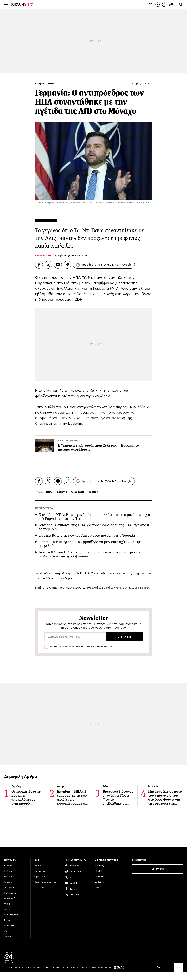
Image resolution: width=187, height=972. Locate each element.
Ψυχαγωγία (10, 898)
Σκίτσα (7, 920)
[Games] (170, 4)
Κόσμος (40, 83)
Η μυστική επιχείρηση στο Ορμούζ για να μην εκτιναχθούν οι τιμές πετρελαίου (91, 543)
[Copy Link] (67, 265)
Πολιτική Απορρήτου (45, 882)
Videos (8, 931)
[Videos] (157, 4)
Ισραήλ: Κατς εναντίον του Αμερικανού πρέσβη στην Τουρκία (87, 535)
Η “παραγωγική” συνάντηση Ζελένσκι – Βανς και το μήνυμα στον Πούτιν (98, 447)
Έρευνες (8, 909)
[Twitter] (48, 265)
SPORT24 (99, 871)
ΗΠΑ (51, 83)
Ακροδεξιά (78, 492)
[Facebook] (39, 265)
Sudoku (107, 587)
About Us (39, 865)
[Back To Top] (178, 967)
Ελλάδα (8, 865)
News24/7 (100, 865)
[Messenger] (58, 265)
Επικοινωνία (40, 887)
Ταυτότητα (40, 871)
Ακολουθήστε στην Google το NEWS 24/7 (64, 573)
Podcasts (9, 926)
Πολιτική (8, 871)
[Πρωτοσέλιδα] (151, 4)
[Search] (180, 4)
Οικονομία (9, 887)
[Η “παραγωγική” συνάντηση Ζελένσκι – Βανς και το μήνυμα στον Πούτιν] (44, 445)
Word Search (140, 587)
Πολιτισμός (10, 893)
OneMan (99, 876)
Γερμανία (61, 492)
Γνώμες (8, 882)
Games (54, 587)
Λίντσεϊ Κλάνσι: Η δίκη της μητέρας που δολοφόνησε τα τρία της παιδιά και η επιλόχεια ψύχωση (90, 554)
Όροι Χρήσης (41, 876)
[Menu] (6, 4)
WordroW (121, 587)
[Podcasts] (164, 4)
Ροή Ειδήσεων (11, 915)
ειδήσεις (139, 573)
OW (97, 887)
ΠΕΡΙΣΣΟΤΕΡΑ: (44, 508)
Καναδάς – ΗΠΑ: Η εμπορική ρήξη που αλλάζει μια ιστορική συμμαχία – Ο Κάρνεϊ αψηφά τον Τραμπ (94, 516)
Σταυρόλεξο (91, 587)
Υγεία (7, 904)
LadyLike (99, 882)
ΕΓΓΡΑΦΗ (158, 869)
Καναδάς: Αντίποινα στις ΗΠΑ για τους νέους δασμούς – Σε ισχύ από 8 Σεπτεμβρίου (94, 527)
